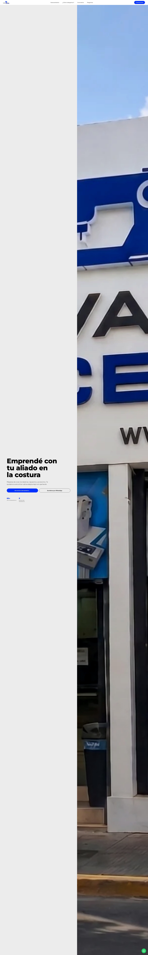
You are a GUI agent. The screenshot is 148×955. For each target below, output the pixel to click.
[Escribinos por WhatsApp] (144, 951)
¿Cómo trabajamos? (68, 2)
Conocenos (80, 2)
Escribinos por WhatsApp (54, 490)
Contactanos (139, 2)
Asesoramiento (55, 2)
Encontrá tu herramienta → (22, 490)
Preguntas (90, 2)
